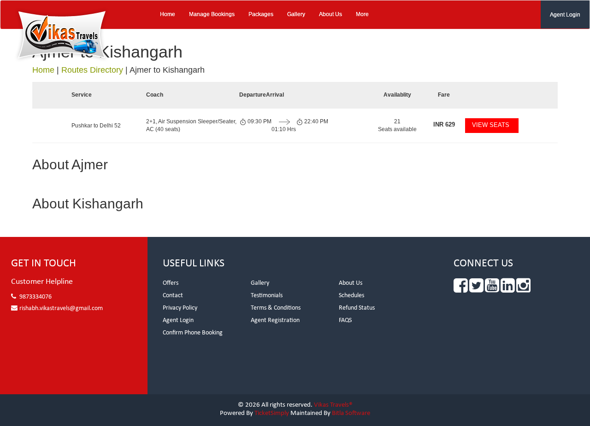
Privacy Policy (180, 308)
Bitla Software (351, 413)
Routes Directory (92, 70)
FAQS (345, 320)
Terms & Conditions (276, 308)
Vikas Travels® (333, 405)
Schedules (351, 295)
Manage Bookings (212, 14)
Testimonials (267, 295)
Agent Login (565, 15)
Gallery (296, 14)
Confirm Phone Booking (193, 332)
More (362, 14)
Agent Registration (275, 320)
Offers (170, 283)
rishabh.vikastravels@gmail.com (61, 308)
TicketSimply (271, 413)
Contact (173, 295)
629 (444, 124)
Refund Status (357, 308)
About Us (330, 14)
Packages (260, 14)
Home (167, 14)
